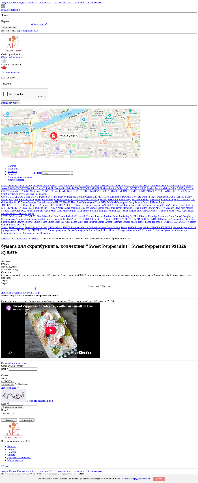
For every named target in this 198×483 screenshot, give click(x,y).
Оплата (12, 174)
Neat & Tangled (128, 210)
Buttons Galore (162, 188)
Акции (5, 2)
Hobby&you (87, 202)
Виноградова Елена (84, 230)
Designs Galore (84, 196)
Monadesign (69, 210)
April (152, 185)
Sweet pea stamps (113, 221)
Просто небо (148, 230)
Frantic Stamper (168, 199)
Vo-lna (124, 227)
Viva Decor (107, 227)
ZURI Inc (26, 230)
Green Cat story (28, 202)
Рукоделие (169, 230)
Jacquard (123, 202)
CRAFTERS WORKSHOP (165, 191)
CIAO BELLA (49, 191)
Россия (159, 230)
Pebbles (5, 213)
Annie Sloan (143, 185)
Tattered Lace (144, 221)
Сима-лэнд (181, 230)
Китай (99, 230)
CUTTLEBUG (15, 196)
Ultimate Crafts (77, 227)
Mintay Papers (43, 210)
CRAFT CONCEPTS (140, 191)
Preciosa (90, 216)
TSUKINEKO (55, 227)
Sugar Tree (82, 221)
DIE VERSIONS (101, 196)
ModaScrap (56, 210)
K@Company (43, 205)
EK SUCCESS (26, 199)
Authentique (187, 185)
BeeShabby (60, 188)
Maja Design (64, 208)
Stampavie (165, 219)
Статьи (13, 2)
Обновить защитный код (40, 400)
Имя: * (4, 368)
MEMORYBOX (17, 210)
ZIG (19, 230)
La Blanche (86, 205)
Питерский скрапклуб (129, 230)
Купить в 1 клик (31, 292)
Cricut (4, 196)
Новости (12, 171)
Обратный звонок (10, 57)
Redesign (152, 216)
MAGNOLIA (50, 208)
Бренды (37, 172)
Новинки (13, 168)
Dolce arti (136, 196)
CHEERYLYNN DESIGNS (15, 191)
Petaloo (17, 216)
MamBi (93, 208)
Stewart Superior (25, 221)
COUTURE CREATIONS (115, 191)
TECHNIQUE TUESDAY (175, 221)
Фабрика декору (31, 233)
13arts (21, 185)
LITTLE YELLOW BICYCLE (16, 208)
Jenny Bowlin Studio (139, 202)
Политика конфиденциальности (136, 479)
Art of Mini (160, 185)
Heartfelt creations (46, 202)
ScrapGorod (37, 219)
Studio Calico (41, 221)
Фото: (4, 378)
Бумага (35, 238)
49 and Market (40, 185)
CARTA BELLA (185, 188)
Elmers (38, 199)
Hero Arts (76, 202)
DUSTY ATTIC (176, 196)
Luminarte (38, 208)
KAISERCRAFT (59, 205)
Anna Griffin (130, 185)
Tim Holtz (19, 227)
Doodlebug (162, 196)
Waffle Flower (135, 227)
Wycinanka (10, 230)
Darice (27, 196)
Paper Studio (188, 210)
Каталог (12, 166)
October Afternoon (158, 210)
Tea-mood (157, 221)
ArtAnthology (174, 185)
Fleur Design (124, 199)
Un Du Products (93, 227)
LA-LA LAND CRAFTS (105, 205)
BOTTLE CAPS (138, 188)
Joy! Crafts (31, 205)
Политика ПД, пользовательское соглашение (61, 2)
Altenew (95, 185)
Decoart (43, 196)
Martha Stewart (147, 208)
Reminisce (163, 216)
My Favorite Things (96, 210)
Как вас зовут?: (9, 77)
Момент (113, 230)
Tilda (11, 227)
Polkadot (70, 216)
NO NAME (143, 210)
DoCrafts (126, 196)
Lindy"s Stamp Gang (173, 205)
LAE (120, 205)
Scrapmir (58, 219)
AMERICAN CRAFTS (111, 185)
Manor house (104, 208)
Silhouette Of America (101, 219)
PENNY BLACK (18, 213)
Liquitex (189, 205)
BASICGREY (19, 188)
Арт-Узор (53, 230)
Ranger (144, 216)
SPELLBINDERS (150, 219)
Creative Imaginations (36, 194)
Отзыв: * (6, 375)
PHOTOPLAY (28, 216)
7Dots (60, 185)
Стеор (19, 233)
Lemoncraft (157, 205)
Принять (159, 479)
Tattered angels (130, 221)
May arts (170, 208)
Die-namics (115, 196)
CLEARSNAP (64, 191)
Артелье (62, 230)
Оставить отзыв (18, 363)
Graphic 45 (14, 202)
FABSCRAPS (74, 199)
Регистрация (13, 9)
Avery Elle (6, 188)
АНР (44, 230)
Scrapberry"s (189, 216)
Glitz (193, 199)
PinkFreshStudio (57, 216)
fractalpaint (155, 199)
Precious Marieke (103, 216)
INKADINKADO (110, 202)
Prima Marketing (121, 216)
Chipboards (35, 191)
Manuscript (116, 208)
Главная (5, 238)
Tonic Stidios (31, 227)
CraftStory (6, 194)
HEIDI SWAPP (63, 202)
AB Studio (69, 185)
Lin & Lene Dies (9, 185)
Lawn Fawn (130, 205)
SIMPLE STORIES (122, 219)
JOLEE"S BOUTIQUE (13, 205)
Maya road (180, 208)
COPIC (76, 191)
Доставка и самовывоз (20, 177)
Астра (70, 230)
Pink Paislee (43, 216)
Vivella (116, 227)
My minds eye (113, 210)
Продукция (21, 238)
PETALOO (7, 216)
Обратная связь (94, 2)
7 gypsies (52, 185)
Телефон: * (7, 413)
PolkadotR (80, 216)
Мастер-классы (16, 179)
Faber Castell (60, 199)
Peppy (31, 213)
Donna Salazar (149, 196)
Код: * (4, 403)
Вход (3, 9)
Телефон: (6, 83)
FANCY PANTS (90, 199)
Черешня (45, 233)
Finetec (103, 199)
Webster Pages (180, 227)
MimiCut (31, 210)
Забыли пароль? (38, 24)
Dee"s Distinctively (57, 196)
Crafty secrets (18, 194)
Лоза (105, 230)
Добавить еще (8, 387)
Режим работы (9, 102)
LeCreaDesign (144, 205)
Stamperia (190, 219)
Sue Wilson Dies (69, 221)
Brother (150, 188)
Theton (4, 227)
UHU (66, 227)
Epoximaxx (47, 199)
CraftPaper (184, 191)
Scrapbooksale (8, 219)
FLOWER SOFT (140, 199)
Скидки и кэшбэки (27, 2)
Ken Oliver (75, 205)
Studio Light (54, 221)
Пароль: (5, 21)
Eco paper (13, 199)
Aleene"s (86, 185)
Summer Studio (96, 221)
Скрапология (8, 233)
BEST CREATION (89, 188)
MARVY (160, 208)
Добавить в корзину (11, 292)
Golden (5, 202)
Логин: (5, 15)
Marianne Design (131, 208)
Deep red (71, 196)
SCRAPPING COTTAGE (76, 219)
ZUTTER (36, 230)
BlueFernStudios (107, 188)
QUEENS (135, 216)
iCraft (97, 202)
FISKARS (113, 199)
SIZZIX (137, 219)
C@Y (173, 188)
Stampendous (177, 219)
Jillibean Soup (157, 202)
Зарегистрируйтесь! (27, 30)
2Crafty (28, 185)
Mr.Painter (80, 210)
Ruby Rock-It (176, 216)
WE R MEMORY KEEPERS (157, 227)
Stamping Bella (8, 221)
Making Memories (80, 208)
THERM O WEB (17, 224)
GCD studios (183, 199)
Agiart (78, 185)
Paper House (174, 210)
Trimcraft (42, 227)
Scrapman (48, 219)
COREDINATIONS (91, 191)
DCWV (35, 196)
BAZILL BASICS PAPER (40, 188)
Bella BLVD (72, 188)
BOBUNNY (122, 188)
